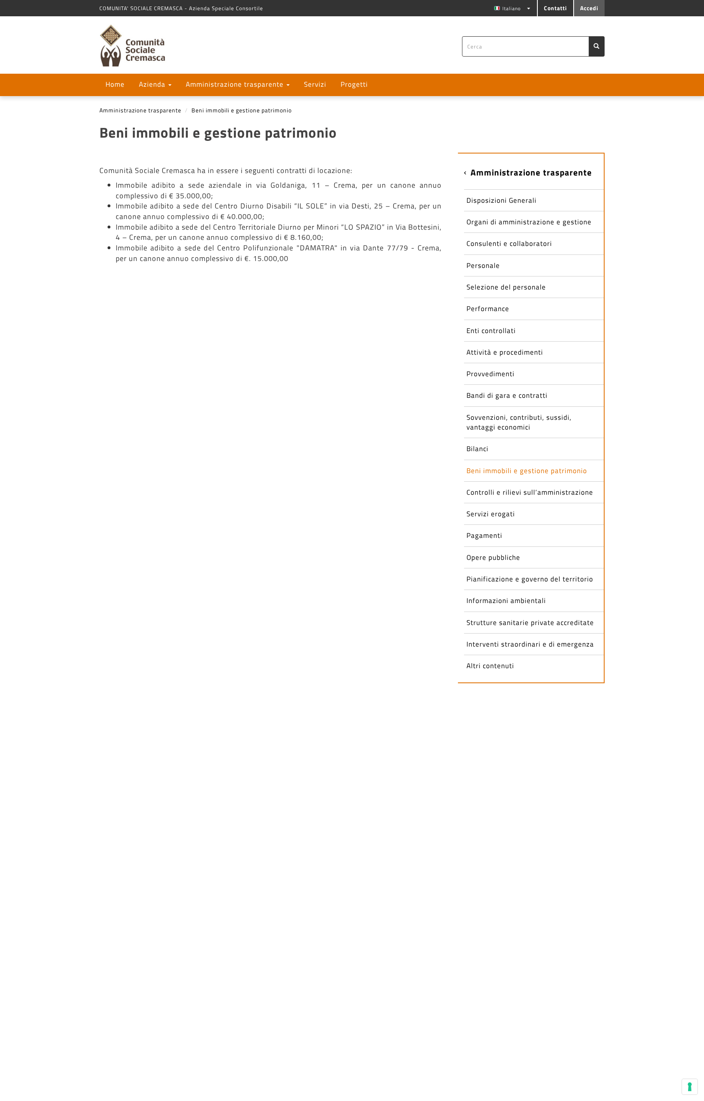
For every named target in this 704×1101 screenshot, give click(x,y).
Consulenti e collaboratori (509, 243)
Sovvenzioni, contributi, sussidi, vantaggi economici (519, 422)
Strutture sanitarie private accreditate (530, 622)
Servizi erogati (490, 514)
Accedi (589, 8)
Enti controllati (491, 330)
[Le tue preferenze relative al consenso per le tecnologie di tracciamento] (689, 1086)
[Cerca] (597, 46)
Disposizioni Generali (501, 200)
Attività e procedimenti (504, 352)
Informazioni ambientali (506, 600)
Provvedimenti (490, 373)
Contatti (555, 8)
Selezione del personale (506, 287)
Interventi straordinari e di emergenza (530, 644)
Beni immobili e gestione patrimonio (526, 470)
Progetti (354, 84)
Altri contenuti (490, 665)
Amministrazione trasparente (236, 84)
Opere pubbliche (493, 557)
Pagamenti (484, 535)
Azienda (153, 84)
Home (115, 84)
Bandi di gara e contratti (507, 395)
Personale (483, 265)
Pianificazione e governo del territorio (529, 579)
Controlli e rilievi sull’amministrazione (529, 492)
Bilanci (477, 448)
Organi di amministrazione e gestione (529, 222)
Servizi (315, 84)
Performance (487, 308)
